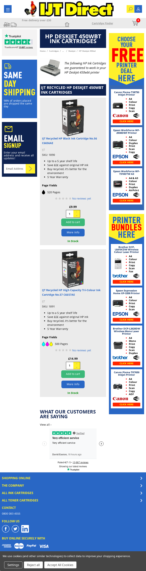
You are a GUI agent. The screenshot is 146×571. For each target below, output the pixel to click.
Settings (13, 565)
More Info (73, 232)
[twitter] (15, 529)
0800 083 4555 (11, 513)
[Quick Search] (131, 8)
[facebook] (6, 529)
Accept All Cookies (60, 565)
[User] (138, 9)
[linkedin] (25, 529)
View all (45, 424)
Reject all (33, 565)
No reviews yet (81, 198)
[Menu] (8, 9)
